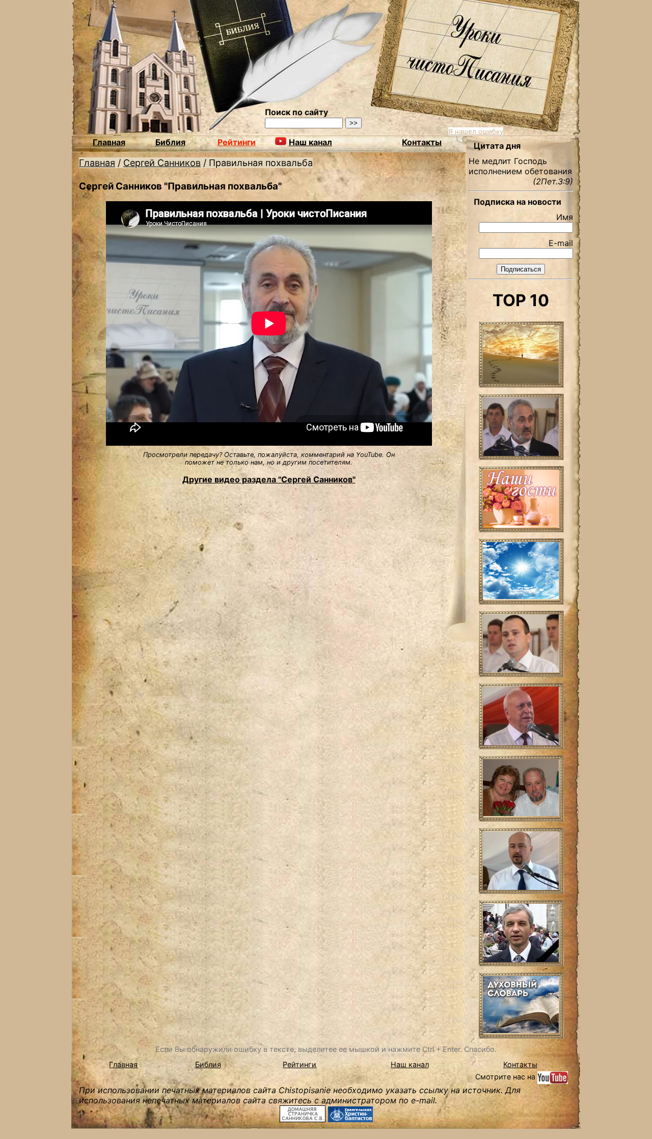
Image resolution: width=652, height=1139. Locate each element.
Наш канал (410, 1064)
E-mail (561, 243)
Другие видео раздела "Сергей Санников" (269, 479)
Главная (109, 142)
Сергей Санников (162, 162)
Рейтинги (237, 142)
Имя (564, 217)
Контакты (422, 142)
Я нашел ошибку (475, 131)
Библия (170, 142)
